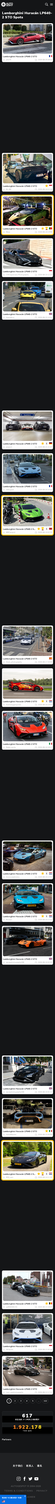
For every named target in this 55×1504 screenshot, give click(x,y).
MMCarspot (10, 532)
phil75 (8, 60)
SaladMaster (11, 1134)
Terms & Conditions (18, 1490)
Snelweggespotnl (13, 705)
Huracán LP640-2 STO (26, 56)
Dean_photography (14, 662)
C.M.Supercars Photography (17, 275)
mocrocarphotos (12, 877)
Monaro (9, 920)
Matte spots (11, 747)
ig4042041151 (11, 1307)
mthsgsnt (10, 490)
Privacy (42, 1490)
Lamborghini (9, 56)
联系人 (30, 1465)
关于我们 (18, 1465)
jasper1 (9, 447)
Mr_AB (8, 189)
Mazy (8, 232)
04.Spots (9, 1349)
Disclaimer (27, 1497)
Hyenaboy (10, 317)
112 (45, 1401)
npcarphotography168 (15, 962)
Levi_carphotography (14, 1392)
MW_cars (9, 1177)
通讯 (39, 1465)
